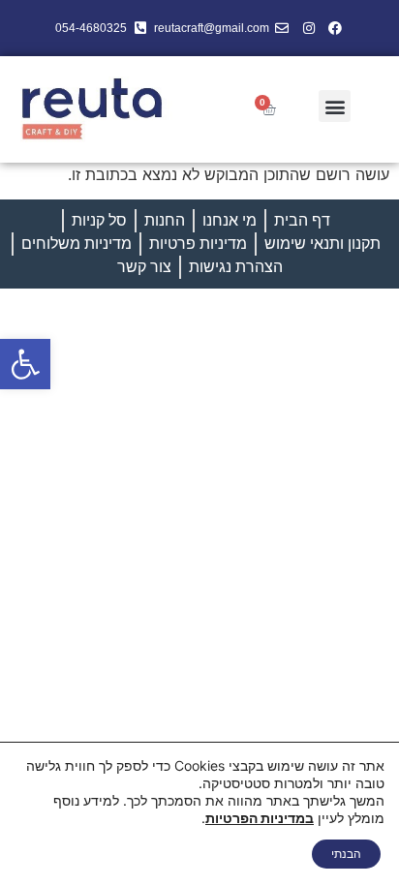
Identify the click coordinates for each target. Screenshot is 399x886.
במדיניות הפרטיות (259, 818)
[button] (25, 364)
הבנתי (346, 853)
